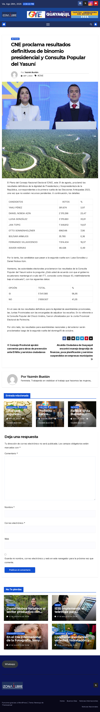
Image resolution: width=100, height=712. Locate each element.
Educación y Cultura (15, 633)
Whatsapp (10, 664)
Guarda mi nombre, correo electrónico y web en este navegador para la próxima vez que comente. (49, 560)
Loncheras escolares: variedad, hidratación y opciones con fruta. (72, 640)
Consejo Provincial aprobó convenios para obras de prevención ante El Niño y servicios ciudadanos (27, 349)
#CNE (40, 75)
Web (7, 539)
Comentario (11, 453)
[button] (91, 24)
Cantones (43, 407)
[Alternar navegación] (48, 24)
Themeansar (7, 705)
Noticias (15, 39)
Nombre (10, 507)
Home (62, 701)
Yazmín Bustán (31, 72)
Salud (57, 605)
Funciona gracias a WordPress (15, 703)
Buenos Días (72, 701)
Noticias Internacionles (88, 701)
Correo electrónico (15, 523)
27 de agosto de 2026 (19, 616)
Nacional (11, 605)
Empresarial (12, 407)
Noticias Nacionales (90, 707)
